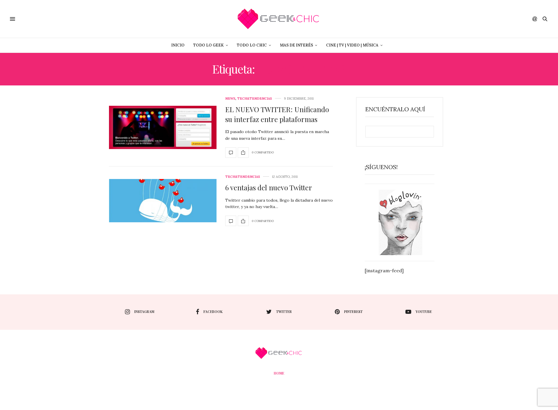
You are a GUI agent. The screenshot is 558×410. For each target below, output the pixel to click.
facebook (213, 311)
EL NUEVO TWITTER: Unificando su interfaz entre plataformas (277, 114)
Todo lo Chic (252, 45)
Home (279, 373)
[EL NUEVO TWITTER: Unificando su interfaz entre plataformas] (163, 127)
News (230, 98)
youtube (424, 311)
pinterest (353, 311)
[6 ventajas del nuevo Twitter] (163, 200)
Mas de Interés (296, 45)
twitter (284, 311)
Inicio (178, 45)
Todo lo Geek (208, 45)
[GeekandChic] (279, 19)
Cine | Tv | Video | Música (352, 45)
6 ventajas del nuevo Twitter (268, 187)
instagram (144, 311)
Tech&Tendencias (254, 98)
